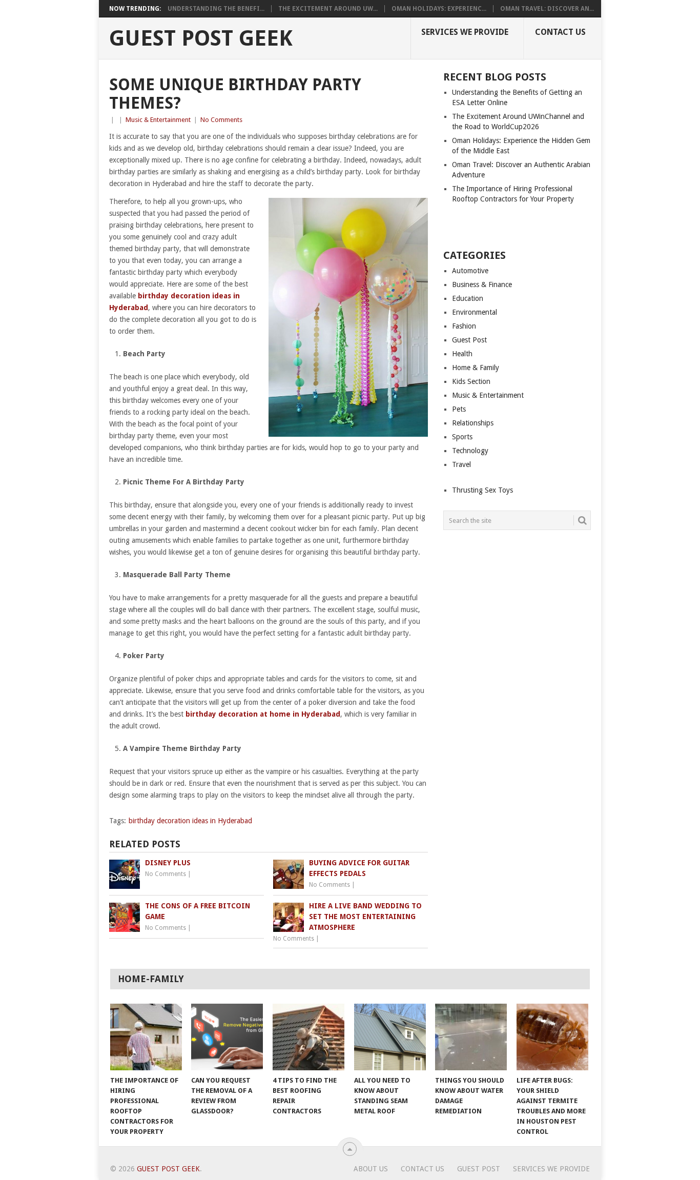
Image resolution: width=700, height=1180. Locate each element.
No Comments (221, 120)
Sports (462, 437)
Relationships (472, 423)
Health (462, 354)
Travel (461, 464)
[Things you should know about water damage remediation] (471, 1037)
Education (467, 298)
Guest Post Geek (201, 38)
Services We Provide (464, 32)
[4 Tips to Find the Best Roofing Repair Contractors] (308, 1037)
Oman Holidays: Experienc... (439, 8)
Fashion (464, 326)
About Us (371, 1169)
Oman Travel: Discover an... (547, 8)
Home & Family (475, 367)
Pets (459, 409)
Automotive (470, 271)
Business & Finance (482, 284)
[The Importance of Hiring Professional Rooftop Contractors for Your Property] (146, 1037)
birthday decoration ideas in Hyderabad (190, 821)
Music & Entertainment (158, 120)
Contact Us (560, 32)
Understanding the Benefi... (216, 8)
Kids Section (471, 381)
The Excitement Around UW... (328, 8)
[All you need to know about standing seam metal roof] (390, 1037)
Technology (470, 450)
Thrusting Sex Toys (482, 490)
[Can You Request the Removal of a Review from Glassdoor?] (227, 1037)
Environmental (474, 312)
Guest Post (469, 340)
